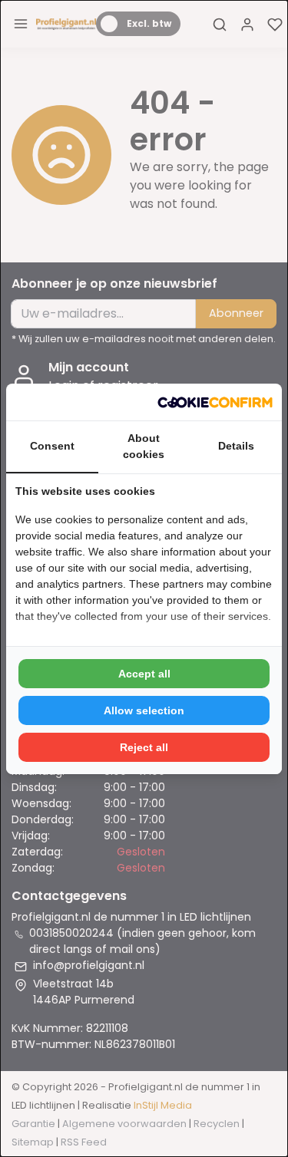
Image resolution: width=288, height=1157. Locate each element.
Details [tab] (236, 446)
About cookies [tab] (143, 446)
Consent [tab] (52, 446)
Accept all (144, 674)
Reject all (144, 747)
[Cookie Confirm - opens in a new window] (215, 402)
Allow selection (144, 710)
